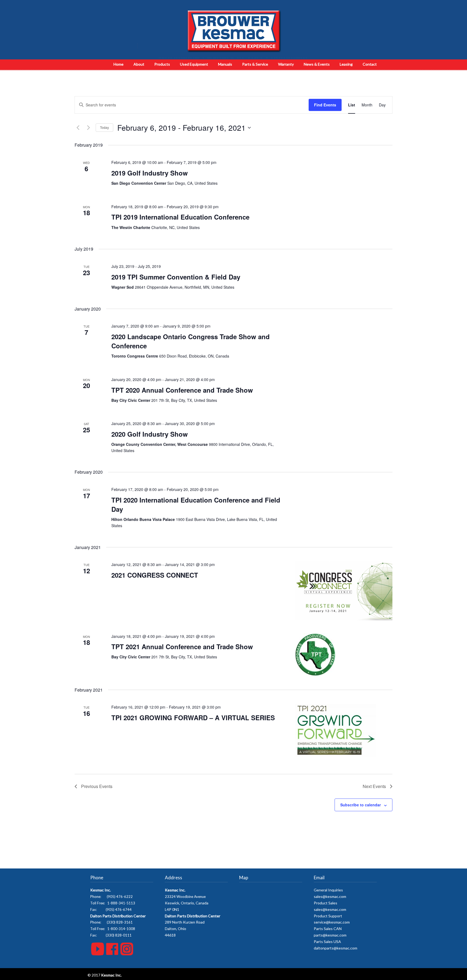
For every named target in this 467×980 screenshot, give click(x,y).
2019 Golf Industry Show (149, 172)
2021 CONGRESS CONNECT (154, 575)
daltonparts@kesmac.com (335, 948)
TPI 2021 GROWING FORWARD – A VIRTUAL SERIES (193, 717)
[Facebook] (112, 954)
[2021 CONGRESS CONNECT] (343, 590)
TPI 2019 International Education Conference (180, 216)
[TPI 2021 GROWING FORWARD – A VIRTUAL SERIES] (343, 730)
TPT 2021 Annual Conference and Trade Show (182, 646)
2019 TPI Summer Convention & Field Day (175, 276)
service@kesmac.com (332, 922)
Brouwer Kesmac (234, 31)
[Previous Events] (78, 127)
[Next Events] (88, 127)
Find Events (325, 104)
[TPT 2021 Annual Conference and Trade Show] (343, 654)
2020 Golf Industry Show (149, 434)
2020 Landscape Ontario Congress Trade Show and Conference (190, 341)
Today (104, 127)
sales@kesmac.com (330, 896)
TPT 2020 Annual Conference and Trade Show (182, 390)
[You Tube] (97, 954)
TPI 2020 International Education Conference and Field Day (195, 504)
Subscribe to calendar (360, 804)
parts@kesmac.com (330, 935)
